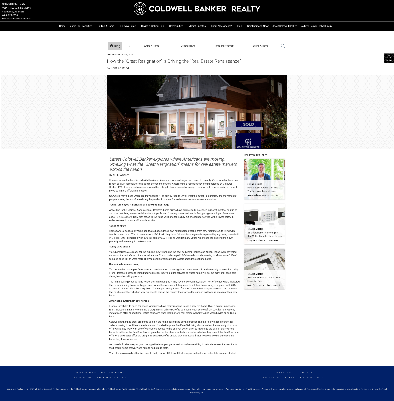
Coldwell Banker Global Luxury (317, 28)
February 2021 (159, 237)
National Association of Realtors (144, 210)
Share (389, 60)
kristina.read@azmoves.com (16, 18)
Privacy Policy (304, 372)
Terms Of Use (282, 372)
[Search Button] (283, 46)
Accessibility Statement (279, 378)
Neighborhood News (258, 26)
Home (62, 26)
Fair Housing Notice (312, 378)
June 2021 (117, 288)
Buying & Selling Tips (154, 28)
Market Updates (199, 28)
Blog (241, 28)
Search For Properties (82, 28)
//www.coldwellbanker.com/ (134, 353)
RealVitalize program (218, 321)
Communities (177, 28)
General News (113, 54)
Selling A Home (107, 28)
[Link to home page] (197, 9)
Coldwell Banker (87, 372)
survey (199, 183)
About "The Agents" (223, 28)
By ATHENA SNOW (119, 175)
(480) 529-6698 (10, 15)
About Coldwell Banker (284, 26)
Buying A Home (129, 28)
